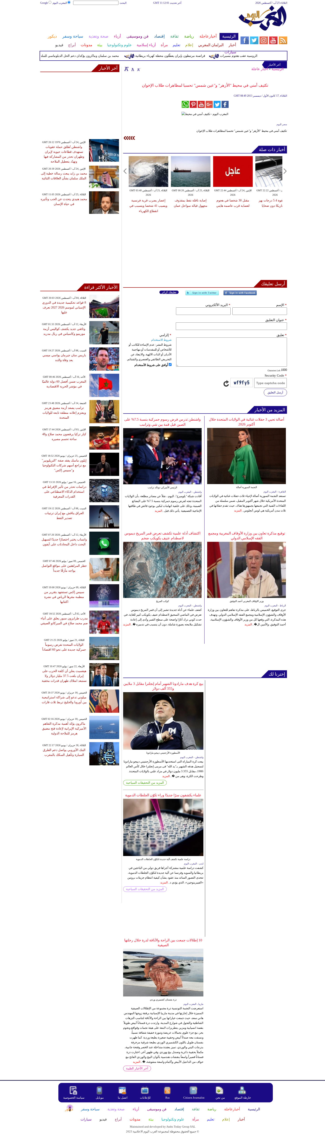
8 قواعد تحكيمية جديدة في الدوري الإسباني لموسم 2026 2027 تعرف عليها (64, 307)
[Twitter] (202, 294)
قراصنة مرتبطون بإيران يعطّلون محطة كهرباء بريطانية (186, 55)
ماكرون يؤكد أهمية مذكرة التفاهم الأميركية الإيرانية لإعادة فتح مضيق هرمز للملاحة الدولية (64, 728)
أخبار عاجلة (259, 69)
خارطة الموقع (243, 1097)
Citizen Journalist (194, 1097)
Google (44, 2)
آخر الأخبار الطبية (137, 1068)
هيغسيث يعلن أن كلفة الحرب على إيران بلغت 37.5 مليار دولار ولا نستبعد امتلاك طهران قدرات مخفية (64, 675)
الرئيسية (277, 69)
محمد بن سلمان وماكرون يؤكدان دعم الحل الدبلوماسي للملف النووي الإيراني (84, 55)
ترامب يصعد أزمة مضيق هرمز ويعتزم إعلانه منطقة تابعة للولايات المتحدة (64, 412)
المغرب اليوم (60, 2)
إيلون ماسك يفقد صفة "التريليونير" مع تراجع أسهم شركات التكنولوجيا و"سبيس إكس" (64, 465)
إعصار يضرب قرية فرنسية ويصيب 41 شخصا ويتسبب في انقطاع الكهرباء (148, 206)
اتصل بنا (123, 1097)
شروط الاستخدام (161, 339)
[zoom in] (126, 69)
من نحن (220, 1097)
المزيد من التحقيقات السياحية (145, 782)
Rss (167, 1097)
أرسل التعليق (275, 392)
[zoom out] (138, 69)
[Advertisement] (139, 19)
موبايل (100, 1097)
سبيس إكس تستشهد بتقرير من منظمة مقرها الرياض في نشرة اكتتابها (64, 596)
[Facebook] (240, 294)
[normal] (132, 69)
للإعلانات (145, 1097)
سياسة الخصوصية (73, 1097)
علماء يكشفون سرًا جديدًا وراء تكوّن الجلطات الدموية (163, 795)
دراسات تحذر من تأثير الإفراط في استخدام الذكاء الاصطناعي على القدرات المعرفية (64, 491)
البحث (123, 2)
